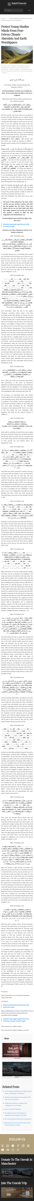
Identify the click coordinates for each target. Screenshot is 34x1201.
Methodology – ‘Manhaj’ (7, 69)
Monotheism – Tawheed (20, 69)
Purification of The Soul (18, 71)
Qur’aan (26, 71)
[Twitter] (2, 1146)
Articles (12, 68)
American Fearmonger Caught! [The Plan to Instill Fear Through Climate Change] (16, 1020)
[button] (29, 10)
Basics (15, 68)
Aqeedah (22, 66)
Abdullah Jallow (15, 66)
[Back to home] (17, 4)
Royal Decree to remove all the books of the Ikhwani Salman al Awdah (18, 1124)
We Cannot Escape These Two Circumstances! (18, 1119)
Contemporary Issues (23, 68)
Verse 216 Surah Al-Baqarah (13, 1109)
